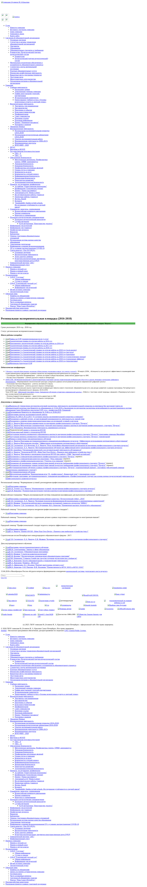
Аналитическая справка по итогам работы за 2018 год (31, 348)
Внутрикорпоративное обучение (22, 472)
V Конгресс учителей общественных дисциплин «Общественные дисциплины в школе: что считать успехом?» (41, 371)
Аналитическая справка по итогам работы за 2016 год (31, 341)
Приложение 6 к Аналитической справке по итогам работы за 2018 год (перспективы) (44, 361)
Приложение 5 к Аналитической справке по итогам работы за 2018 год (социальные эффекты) (47, 359)
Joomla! (4, 631)
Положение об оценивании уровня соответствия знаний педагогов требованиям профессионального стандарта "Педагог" (58, 463)
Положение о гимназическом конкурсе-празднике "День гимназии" (36, 459)
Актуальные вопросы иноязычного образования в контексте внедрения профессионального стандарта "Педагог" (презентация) (60, 437)
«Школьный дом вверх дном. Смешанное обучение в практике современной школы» (50, 392)
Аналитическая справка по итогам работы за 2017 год (31, 346)
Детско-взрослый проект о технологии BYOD (28, 432)
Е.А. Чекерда (49, 423)
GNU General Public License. (75, 631)
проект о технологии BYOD (34, 430)
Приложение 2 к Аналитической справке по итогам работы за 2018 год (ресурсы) (42, 352)
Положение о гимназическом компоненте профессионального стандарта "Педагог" (42, 457)
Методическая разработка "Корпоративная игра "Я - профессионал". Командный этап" (44, 474)
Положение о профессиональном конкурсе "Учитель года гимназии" (37, 461)
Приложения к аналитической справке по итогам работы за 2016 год (37, 343)
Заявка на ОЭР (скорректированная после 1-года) (29, 339)
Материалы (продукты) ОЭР (21, 363)
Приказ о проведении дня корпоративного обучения (30, 439)
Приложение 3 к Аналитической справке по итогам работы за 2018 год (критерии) (42, 354)
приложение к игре (87, 474)
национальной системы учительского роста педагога (86, 571)
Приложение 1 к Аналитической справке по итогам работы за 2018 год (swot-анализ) (43, 350)
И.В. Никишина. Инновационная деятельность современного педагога (38, 428)
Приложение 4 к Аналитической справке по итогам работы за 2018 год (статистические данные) (48, 357)
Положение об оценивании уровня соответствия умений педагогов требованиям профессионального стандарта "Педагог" (58, 465)
